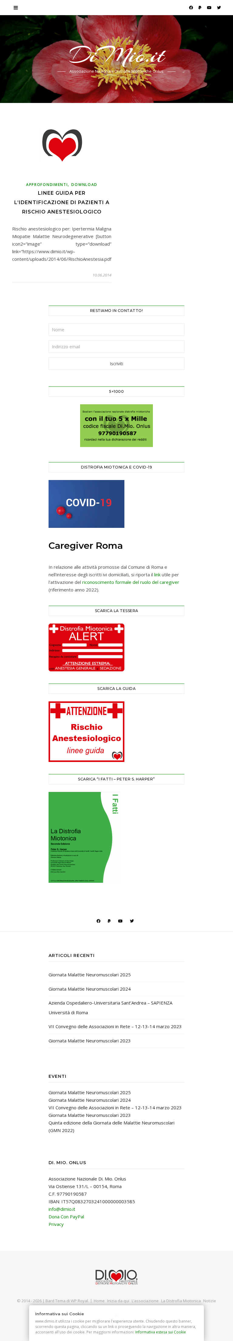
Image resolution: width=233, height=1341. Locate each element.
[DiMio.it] (116, 1277)
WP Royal (79, 1300)
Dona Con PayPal (66, 1217)
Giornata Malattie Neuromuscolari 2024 (90, 989)
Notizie (209, 1300)
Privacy (56, 1224)
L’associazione (145, 1300)
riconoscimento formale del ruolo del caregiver (130, 582)
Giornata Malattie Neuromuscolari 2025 (90, 975)
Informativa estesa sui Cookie (161, 1332)
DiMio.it (116, 55)
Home (99, 1300)
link (157, 574)
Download (84, 184)
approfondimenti (47, 184)
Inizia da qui (118, 1300)
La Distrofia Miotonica (181, 1300)
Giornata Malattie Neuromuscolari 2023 (90, 1041)
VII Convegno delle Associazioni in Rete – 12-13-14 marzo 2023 (115, 1026)
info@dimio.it (62, 1209)
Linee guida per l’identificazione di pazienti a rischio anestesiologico (62, 202)
